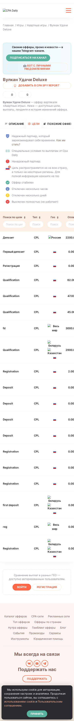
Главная (8, 25)
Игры (20, 25)
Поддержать (37, 678)
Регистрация (47, 587)
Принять (37, 713)
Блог (63, 627)
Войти (22, 587)
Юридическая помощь (48, 638)
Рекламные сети (59, 616)
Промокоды (37, 633)
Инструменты (20, 638)
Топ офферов (21, 622)
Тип (34, 217)
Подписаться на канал (28, 57)
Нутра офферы (18, 627)
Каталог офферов (15, 616)
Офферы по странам (47, 622)
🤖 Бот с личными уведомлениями (37, 67)
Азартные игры (37, 25)
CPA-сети (37, 616)
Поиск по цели (12, 217)
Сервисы (55, 633)
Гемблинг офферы (44, 627)
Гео (53, 217)
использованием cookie (19, 701)
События (18, 633)
